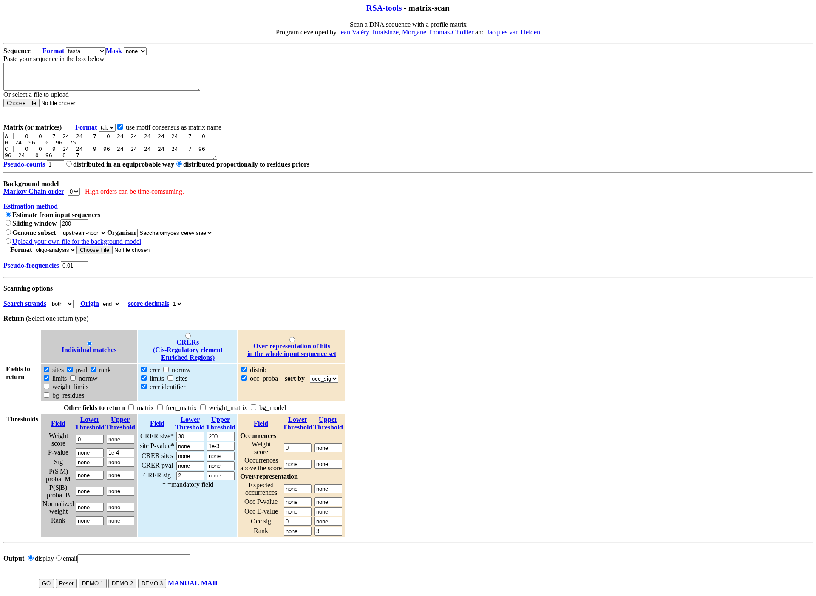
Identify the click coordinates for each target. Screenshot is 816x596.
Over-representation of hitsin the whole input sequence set (291, 349)
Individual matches (89, 349)
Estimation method (30, 206)
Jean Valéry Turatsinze (368, 32)
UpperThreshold (120, 423)
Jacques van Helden (513, 32)
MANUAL (183, 583)
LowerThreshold (90, 423)
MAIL (210, 583)
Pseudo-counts (24, 164)
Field (58, 423)
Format (53, 50)
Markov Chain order (33, 191)
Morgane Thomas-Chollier (437, 32)
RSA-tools (384, 7)
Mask (114, 50)
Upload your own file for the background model (76, 241)
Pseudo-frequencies (31, 265)
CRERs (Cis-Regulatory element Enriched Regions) (188, 350)
